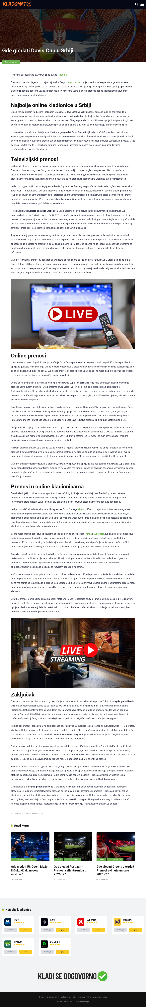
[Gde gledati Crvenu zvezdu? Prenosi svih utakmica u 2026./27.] (116, 846)
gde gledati (26, 814)
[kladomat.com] (16, 4)
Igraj (26, 930)
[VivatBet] (7, 946)
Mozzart (82, 509)
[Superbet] (80, 924)
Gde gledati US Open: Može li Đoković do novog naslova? (29, 870)
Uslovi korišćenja (82, 1001)
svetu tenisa (74, 82)
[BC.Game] (44, 946)
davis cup (17, 814)
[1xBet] (7, 924)
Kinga (89, 533)
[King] (44, 924)
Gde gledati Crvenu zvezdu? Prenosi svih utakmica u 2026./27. (115, 870)
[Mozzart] (117, 924)
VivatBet (18, 941)
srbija (40, 814)
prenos (34, 814)
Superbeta (98, 533)
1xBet (16, 919)
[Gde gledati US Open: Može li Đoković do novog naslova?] (30, 846)
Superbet (91, 919)
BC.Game (55, 941)
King (52, 919)
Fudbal (58, 859)
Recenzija (10, 930)
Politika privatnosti (64, 1001)
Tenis (32, 859)
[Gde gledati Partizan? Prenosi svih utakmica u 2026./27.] (73, 846)
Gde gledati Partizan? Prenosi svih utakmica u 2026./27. (70, 870)
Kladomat (62, 74)
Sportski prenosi (11, 62)
